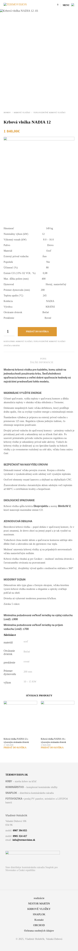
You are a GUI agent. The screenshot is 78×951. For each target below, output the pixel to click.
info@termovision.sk (24, 840)
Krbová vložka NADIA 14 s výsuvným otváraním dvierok (53, 740)
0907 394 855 (20, 830)
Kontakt (39, 919)
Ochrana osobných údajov (39, 930)
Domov (7, 113)
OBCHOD (39, 925)
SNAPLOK (39, 914)
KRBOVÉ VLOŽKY (22, 113)
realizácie (39, 898)
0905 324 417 (20, 836)
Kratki (16, 346)
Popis (43, 358)
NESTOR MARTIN (39, 903)
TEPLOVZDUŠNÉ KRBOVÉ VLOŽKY (49, 113)
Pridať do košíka (37, 331)
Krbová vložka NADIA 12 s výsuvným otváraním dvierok (16, 740)
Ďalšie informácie (41, 362)
